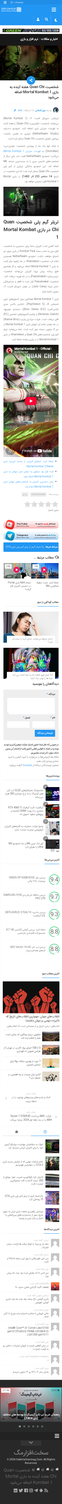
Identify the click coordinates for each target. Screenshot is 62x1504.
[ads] (31, 30)
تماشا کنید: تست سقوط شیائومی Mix (47, 584)
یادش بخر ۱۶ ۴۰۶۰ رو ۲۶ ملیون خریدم (31, 1372)
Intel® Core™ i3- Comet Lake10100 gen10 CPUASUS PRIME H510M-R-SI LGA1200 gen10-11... (28, 1331)
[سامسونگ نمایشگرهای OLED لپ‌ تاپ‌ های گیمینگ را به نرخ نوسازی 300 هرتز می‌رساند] (52, 794)
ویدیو (25, 494)
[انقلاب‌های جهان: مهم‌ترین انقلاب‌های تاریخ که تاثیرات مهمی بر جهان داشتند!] (31, 997)
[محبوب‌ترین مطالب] (17, 1132)
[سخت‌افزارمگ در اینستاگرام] (31, 1490)
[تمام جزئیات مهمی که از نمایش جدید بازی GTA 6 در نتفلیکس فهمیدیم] (52, 1163)
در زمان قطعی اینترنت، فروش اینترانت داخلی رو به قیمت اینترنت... (26, 1347)
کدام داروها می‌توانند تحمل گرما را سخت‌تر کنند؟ (32, 641)
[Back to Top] (31, 1443)
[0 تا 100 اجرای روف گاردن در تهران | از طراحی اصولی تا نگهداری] (50, 1049)
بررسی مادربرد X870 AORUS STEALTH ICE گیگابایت (25, 914)
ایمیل (26, 718)
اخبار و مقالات (49, 39)
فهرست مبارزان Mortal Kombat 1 (22, 151)
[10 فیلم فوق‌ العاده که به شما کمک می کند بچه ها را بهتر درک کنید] (31, 663)
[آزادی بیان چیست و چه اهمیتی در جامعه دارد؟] (50, 1076)
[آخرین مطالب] (45, 1132)
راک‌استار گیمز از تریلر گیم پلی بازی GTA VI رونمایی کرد (25, 548)
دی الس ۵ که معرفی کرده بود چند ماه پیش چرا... (28, 1275)
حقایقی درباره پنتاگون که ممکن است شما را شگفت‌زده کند (23, 1036)
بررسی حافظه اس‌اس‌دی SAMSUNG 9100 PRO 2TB (24, 897)
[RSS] (46, 1490)
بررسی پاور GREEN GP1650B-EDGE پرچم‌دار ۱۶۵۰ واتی (27, 879)
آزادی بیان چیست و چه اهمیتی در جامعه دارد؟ (24, 1076)
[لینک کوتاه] (15, 110)
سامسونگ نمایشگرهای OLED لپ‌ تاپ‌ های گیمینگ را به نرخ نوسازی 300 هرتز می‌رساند (24, 793)
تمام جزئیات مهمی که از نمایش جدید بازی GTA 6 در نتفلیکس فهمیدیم (23, 1163)
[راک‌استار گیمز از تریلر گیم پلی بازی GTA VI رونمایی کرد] (52, 1198)
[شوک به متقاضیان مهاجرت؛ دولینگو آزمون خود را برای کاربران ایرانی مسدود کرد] (52, 1146)
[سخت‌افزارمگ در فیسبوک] (26, 1490)
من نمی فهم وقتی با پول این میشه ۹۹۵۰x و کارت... (28, 1260)
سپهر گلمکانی (40, 110)
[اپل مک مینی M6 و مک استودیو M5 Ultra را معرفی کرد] (52, 845)
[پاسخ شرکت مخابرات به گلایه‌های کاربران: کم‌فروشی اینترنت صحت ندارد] (52, 828)
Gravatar (27, 765)
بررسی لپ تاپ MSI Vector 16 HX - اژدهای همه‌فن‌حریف (27, 949)
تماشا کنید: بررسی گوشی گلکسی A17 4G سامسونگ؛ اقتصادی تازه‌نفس (25, 931)
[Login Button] (38, 19)
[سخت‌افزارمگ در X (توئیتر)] (21, 1490)
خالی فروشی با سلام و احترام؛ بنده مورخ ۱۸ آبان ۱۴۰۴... (26, 1315)
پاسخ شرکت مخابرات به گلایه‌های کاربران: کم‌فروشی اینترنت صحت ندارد (23, 828)
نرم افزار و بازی (29, 39)
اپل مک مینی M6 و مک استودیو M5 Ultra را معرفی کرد (26, 845)
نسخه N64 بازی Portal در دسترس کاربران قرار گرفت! (19, 586)
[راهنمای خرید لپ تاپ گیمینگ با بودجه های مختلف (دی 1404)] (31, 1404)
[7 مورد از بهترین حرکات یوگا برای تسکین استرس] (50, 1063)
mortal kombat (38, 494)
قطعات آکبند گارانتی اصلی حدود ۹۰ (32, 1287)
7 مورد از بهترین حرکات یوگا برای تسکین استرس (25, 1063)
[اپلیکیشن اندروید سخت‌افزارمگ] (41, 1490)
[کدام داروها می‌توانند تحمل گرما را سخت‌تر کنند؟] (31, 627)
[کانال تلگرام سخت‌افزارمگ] (36, 1490)
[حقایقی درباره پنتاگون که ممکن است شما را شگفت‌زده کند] (50, 1036)
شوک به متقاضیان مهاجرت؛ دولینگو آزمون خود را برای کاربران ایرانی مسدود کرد (23, 1146)
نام (52, 718)
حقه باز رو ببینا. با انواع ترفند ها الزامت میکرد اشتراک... (27, 1246)
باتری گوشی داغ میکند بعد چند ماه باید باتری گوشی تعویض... (27, 1301)
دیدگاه (51, 694)
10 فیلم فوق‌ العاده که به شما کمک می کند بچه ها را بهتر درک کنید (32, 677)
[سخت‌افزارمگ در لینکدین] (15, 1490)
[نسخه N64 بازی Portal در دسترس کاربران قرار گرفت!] (17, 570)
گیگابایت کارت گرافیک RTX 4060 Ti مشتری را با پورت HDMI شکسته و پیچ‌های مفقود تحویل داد (25, 811)
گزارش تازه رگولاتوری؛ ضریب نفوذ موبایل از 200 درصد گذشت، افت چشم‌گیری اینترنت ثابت (23, 1180)
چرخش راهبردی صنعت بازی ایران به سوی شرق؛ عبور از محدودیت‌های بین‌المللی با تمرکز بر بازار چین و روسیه (23, 1215)
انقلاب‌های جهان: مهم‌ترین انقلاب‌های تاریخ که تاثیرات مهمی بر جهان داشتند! (33, 1018)
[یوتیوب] (31, 524)
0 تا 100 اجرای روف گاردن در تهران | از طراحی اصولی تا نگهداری (22, 1049)
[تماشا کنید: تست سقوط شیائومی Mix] (45, 570)
